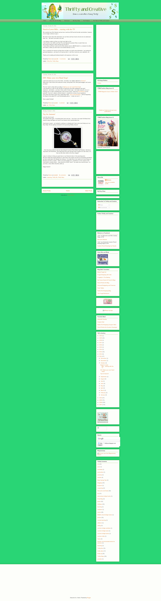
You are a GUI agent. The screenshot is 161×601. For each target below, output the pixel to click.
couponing (49, 177)
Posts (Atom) (71, 195)
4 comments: (63, 59)
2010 (100, 397)
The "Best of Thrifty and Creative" (101, 20)
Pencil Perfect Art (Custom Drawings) (107, 327)
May (102, 385)
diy (47, 105)
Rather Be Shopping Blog (104, 290)
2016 (100, 345)
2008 (100, 402)
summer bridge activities (103, 528)
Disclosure (67, 20)
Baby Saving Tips (102, 480)
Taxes (99, 539)
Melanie (109, 180)
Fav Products (86, 20)
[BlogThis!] (73, 59)
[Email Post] (68, 59)
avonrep (99, 474)
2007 (100, 404)
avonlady (99, 469)
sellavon (99, 523)
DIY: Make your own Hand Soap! (55, 78)
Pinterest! (83, 80)
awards (99, 477)
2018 (100, 340)
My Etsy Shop (76, 20)
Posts (101, 205)
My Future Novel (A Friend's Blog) (106, 280)
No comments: (62, 175)
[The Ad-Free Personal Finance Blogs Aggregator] (108, 310)
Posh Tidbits (100, 288)
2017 (100, 342)
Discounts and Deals (102, 490)
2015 (100, 347)
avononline (100, 472)
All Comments (103, 207)
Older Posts (88, 190)
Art (98, 464)
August (103, 379)
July (102, 381)
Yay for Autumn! (49, 114)
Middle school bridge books (104, 514)
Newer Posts (47, 190)
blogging (99, 482)
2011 (100, 356)
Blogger (89, 597)
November (104, 360)
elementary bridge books (104, 496)
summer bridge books (103, 533)
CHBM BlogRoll (108, 299)
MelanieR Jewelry (102, 319)
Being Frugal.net (101, 272)
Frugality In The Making (103, 277)
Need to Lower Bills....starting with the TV (59, 29)
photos (99, 517)
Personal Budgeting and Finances (106, 285)
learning (99, 506)
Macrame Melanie (102, 239)
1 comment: (62, 103)
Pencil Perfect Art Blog (103, 282)
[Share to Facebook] (76, 59)
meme (99, 512)
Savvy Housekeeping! (75, 94)
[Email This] (72, 59)
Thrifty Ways (55, 61)
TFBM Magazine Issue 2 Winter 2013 (108, 91)
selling (99, 525)
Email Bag (100, 499)
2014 (100, 349)
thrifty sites (100, 551)
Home (44, 20)
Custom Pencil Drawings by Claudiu (106, 246)
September (104, 376)
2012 (100, 354)
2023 (100, 335)
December (104, 358)
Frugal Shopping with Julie (104, 274)
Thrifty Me (49, 61)
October (103, 363)
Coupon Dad (100, 322)
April (102, 388)
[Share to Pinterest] (78, 59)
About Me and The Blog (55, 20)
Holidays (99, 504)
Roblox (99, 83)
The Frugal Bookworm (103, 293)
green (99, 501)
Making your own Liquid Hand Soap (71, 87)
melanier (99, 509)
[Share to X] (75, 59)
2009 (100, 400)
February (103, 392)
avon (98, 466)
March (102, 390)
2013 (100, 351)
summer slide (101, 536)
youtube (99, 559)
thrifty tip (99, 553)
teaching (99, 545)
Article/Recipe (81, 91)
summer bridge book (102, 530)
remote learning (101, 520)
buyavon (99, 485)
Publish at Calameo (104, 110)
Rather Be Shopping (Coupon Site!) (106, 324)
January (103, 395)
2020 (100, 338)
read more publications (110, 110)
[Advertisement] (67, 66)
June (102, 383)
